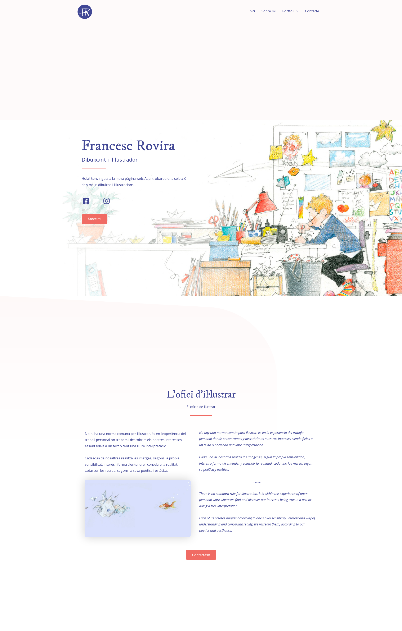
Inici (252, 11)
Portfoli (288, 11)
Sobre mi (269, 11)
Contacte (312, 11)
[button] (94, 219)
